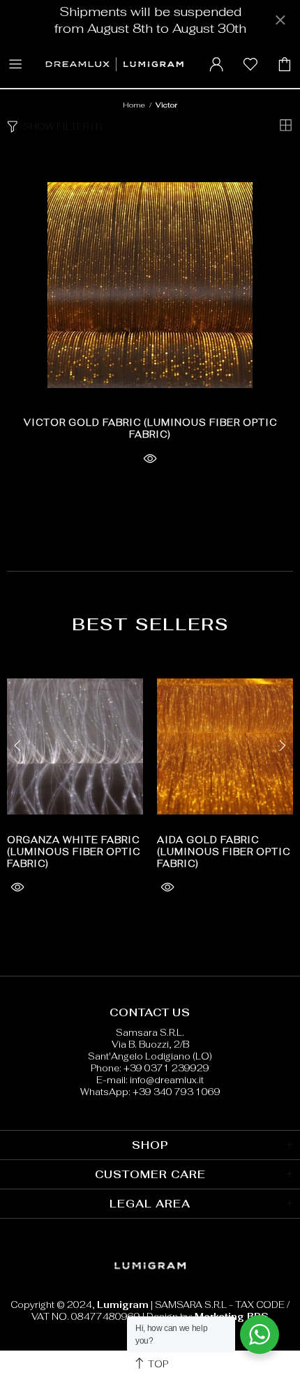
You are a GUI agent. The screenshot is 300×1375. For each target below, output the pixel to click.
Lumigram (114, 64)
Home (134, 105)
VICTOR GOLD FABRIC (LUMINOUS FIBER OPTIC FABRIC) (150, 428)
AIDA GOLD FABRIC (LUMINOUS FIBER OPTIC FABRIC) (223, 852)
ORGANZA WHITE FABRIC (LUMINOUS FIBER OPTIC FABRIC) (73, 852)
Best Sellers (150, 624)
